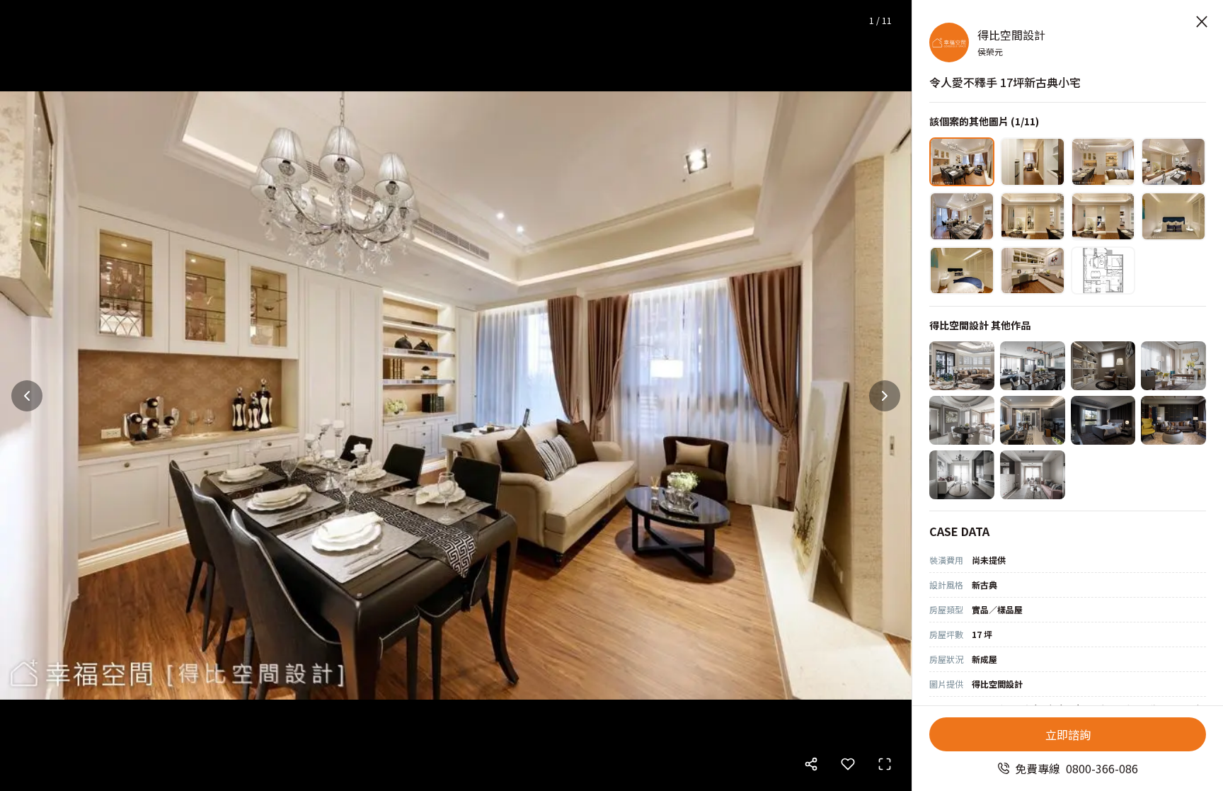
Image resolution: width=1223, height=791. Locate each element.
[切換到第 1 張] (961, 161)
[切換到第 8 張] (1173, 216)
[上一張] (26, 395)
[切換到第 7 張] (1103, 216)
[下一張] (884, 395)
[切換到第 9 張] (961, 270)
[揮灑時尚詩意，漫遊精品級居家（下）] (1103, 420)
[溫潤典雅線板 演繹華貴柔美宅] (961, 365)
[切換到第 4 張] (1173, 161)
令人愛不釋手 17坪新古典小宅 (1005, 82)
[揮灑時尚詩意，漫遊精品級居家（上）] (1173, 420)
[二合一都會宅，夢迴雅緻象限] (1032, 420)
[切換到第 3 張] (1103, 161)
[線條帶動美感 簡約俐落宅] (961, 474)
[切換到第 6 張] (1032, 216)
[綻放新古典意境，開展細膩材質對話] (961, 420)
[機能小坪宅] (1032, 474)
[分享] (811, 764)
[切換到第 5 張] (961, 216)
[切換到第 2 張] (1032, 161)
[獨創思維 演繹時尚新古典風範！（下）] (1103, 365)
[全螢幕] (884, 764)
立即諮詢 (1068, 734)
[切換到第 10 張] (1032, 270)
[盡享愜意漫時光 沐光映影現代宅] (1032, 365)
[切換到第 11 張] (1103, 270)
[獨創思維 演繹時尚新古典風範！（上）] (1173, 365)
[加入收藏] (847, 764)
